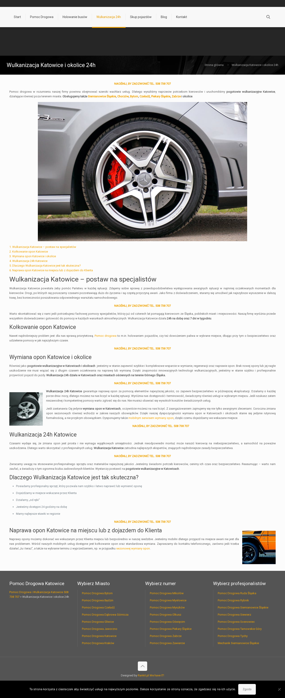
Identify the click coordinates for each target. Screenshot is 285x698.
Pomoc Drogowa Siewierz (234, 614)
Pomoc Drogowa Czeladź (98, 607)
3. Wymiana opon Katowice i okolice (32, 256)
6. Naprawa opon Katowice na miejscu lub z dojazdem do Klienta (51, 270)
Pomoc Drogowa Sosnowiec (236, 621)
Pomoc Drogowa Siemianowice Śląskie (243, 607)
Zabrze (176, 96)
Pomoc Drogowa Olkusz (165, 614)
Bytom (134, 96)
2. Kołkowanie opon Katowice (28, 251)
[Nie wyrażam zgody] (279, 689)
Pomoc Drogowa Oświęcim (167, 621)
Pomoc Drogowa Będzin (97, 600)
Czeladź (145, 96)
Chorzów (123, 96)
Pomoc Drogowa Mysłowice (168, 600)
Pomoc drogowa (105, 335)
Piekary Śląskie (160, 96)
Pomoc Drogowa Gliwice (98, 621)
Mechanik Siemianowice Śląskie (238, 643)
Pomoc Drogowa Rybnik (233, 600)
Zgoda (247, 689)
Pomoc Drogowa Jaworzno (99, 629)
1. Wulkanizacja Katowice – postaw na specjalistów (42, 247)
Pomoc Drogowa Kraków (98, 643)
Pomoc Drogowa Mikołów (167, 593)
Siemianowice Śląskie (102, 96)
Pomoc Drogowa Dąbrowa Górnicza (105, 614)
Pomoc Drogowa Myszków (167, 607)
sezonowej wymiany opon (133, 548)
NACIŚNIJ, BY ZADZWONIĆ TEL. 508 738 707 (142, 83)
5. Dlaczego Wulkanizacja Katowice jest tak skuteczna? (45, 265)
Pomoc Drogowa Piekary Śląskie (170, 629)
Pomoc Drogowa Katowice (99, 636)
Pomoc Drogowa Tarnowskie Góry (240, 629)
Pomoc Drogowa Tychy (233, 636)
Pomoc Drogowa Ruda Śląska (237, 593)
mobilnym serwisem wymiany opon (151, 418)
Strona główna (214, 65)
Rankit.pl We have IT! (151, 675)
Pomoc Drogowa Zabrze (165, 636)
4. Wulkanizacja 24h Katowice (28, 261)
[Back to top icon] (142, 666)
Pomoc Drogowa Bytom (97, 593)
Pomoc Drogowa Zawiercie (167, 643)
